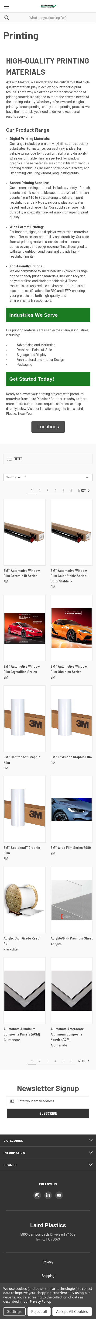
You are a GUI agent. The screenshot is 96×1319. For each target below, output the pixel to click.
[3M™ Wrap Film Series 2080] (71, 809)
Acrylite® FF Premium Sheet (72, 938)
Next (82, 491)
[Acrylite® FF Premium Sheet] (71, 900)
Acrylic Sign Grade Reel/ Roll (21, 941)
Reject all (39, 1311)
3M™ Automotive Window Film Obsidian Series (69, 669)
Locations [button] (48, 426)
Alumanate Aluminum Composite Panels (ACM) (21, 1031)
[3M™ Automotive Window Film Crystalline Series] (24, 628)
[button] (48, 459)
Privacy (48, 1262)
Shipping (48, 1276)
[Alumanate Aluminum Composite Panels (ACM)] (24, 990)
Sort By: (11, 477)
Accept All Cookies (72, 1311)
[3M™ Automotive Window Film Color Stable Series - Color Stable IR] (71, 532)
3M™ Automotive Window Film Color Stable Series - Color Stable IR (69, 576)
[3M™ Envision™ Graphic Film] (71, 718)
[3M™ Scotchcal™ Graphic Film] (24, 809)
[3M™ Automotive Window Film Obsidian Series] (71, 628)
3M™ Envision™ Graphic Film (71, 757)
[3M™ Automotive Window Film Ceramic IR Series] (24, 532)
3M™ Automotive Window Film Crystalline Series (21, 669)
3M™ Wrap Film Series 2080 (71, 848)
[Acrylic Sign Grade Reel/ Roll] (24, 900)
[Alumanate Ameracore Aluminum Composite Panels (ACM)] (71, 990)
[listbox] (54, 477)
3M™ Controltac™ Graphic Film (21, 760)
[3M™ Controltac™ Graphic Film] (24, 718)
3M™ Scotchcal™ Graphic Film (21, 850)
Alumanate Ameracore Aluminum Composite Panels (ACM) (67, 1034)
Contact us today (63, 399)
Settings (14, 1311)
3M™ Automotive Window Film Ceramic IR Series (21, 573)
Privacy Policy (40, 1301)
